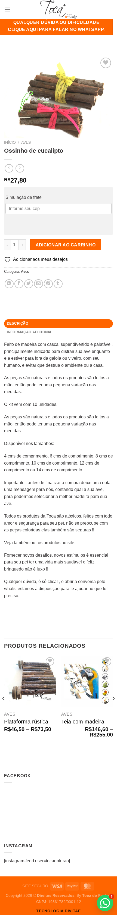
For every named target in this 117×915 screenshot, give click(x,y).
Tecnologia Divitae (58, 911)
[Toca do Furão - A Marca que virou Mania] (58, 9)
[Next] (113, 709)
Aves (26, 142)
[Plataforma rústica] (30, 681)
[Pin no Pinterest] (48, 283)
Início (10, 142)
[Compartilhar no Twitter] (28, 283)
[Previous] (4, 709)
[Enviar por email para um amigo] (38, 283)
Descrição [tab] (17, 323)
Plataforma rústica (26, 722)
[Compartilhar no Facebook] (18, 283)
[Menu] (7, 9)
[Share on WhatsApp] (9, 283)
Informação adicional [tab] (30, 332)
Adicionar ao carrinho (66, 245)
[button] (105, 903)
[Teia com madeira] (87, 681)
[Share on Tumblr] (58, 283)
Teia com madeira (82, 722)
